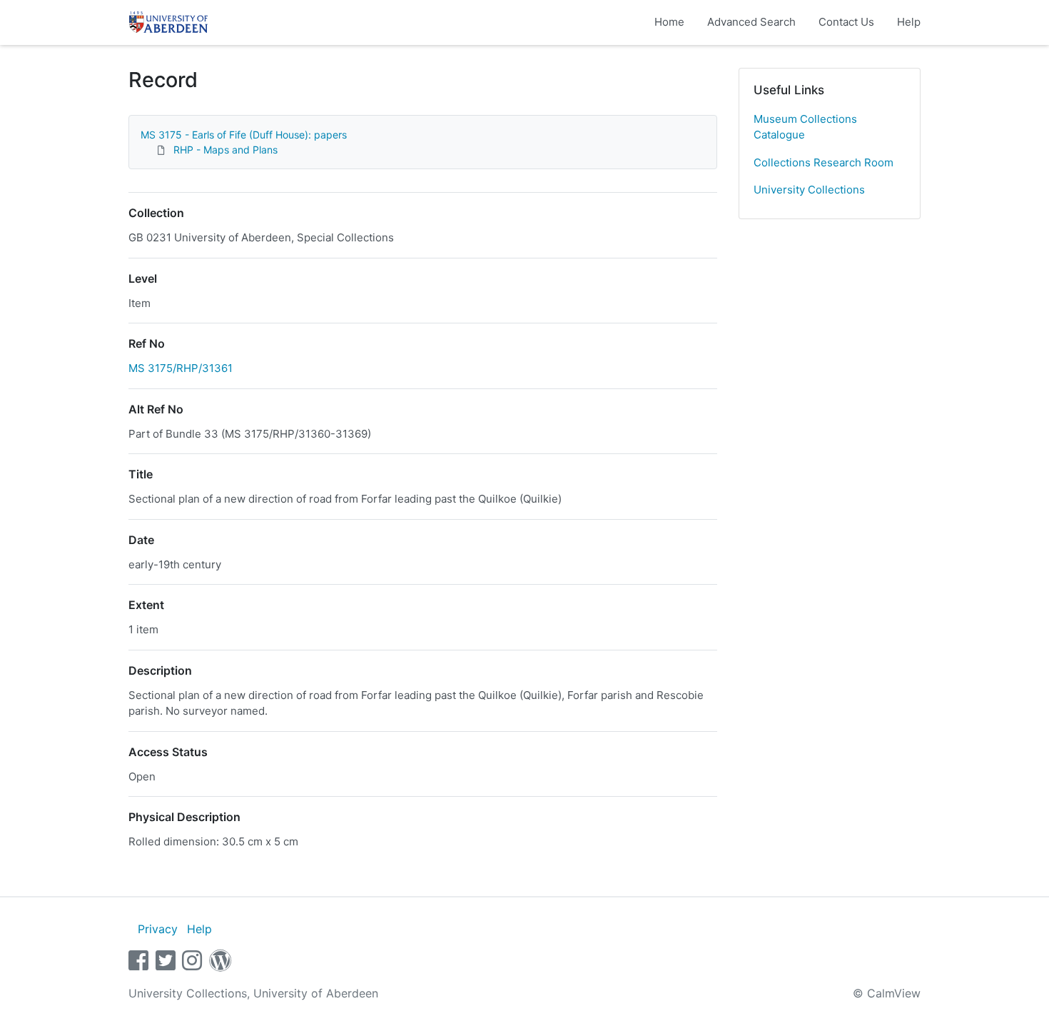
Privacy (158, 929)
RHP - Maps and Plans (225, 150)
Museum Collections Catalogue (805, 127)
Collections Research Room (823, 162)
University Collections (809, 189)
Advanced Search (751, 22)
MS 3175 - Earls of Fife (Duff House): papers (244, 135)
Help (909, 22)
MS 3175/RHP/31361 (180, 368)
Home (669, 22)
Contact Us (846, 22)
